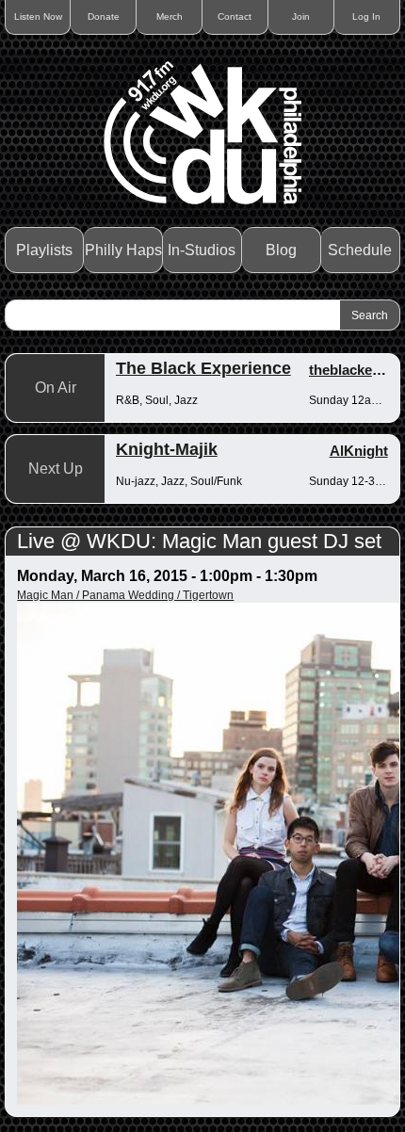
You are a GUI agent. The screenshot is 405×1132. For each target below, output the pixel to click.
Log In (366, 16)
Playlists (44, 250)
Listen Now (38, 16)
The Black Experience (203, 368)
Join (301, 16)
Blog (281, 250)
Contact (234, 16)
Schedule (360, 250)
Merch (169, 16)
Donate (104, 16)
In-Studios (201, 250)
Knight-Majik (167, 449)
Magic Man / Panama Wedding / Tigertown (125, 595)
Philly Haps (123, 250)
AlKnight (359, 451)
